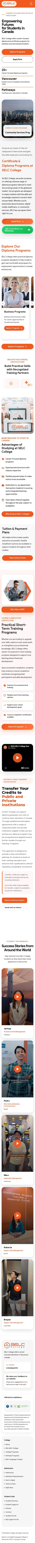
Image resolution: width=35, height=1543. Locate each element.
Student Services (12, 1501)
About (8, 1444)
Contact (9, 1512)
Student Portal (11, 1516)
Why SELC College (12, 1448)
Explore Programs (17, 52)
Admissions (10, 1473)
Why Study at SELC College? (17, 514)
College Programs (12, 1452)
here (25, 1382)
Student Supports (12, 1504)
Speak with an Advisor (13, 907)
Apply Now (17, 59)
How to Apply (10, 1480)
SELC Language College (14, 1459)
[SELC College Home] (9, 3)
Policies (8, 1508)
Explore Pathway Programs (14, 900)
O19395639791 (12, 1368)
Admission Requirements (14, 1476)
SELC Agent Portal (12, 1519)
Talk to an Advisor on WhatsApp (17, 230)
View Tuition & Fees (17, 558)
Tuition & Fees (11, 1484)
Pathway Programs (12, 1456)
